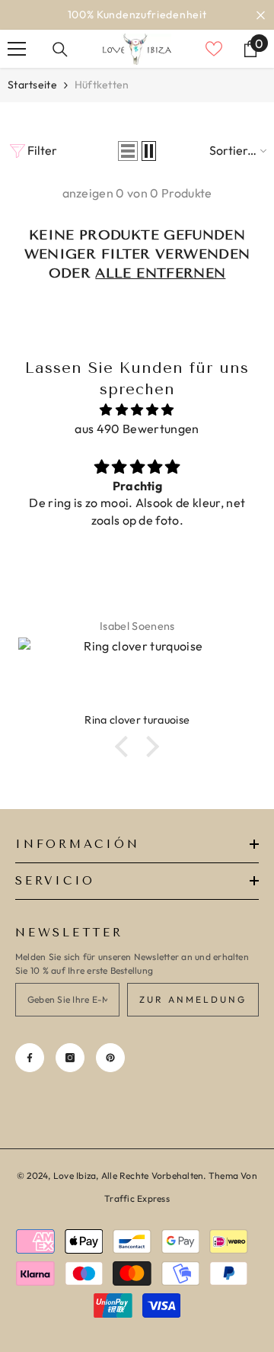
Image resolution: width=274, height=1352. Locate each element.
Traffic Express (137, 1198)
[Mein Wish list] (214, 48)
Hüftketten (102, 85)
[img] (137, 409)
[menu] (17, 49)
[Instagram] (70, 1057)
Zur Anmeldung (193, 999)
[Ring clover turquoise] (137, 674)
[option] (137, 15)
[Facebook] (29, 1057)
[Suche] (60, 49)
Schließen (260, 15)
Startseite (32, 85)
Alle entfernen (160, 273)
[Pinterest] (110, 1057)
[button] (128, 151)
